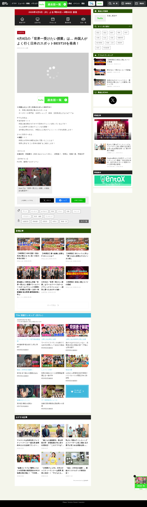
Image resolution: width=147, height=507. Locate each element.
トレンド (76, 211)
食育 (97, 48)
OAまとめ (52, 22)
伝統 (68, 211)
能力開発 (99, 43)
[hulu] (99, 3)
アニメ (25, 211)
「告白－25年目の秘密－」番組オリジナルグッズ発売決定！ (77, 470)
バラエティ (26, 216)
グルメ (60, 211)
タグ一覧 (84, 221)
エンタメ (34, 211)
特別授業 (106, 48)
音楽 (52, 211)
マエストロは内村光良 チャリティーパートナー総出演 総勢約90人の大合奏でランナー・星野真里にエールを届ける (28, 443)
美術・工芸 (110, 43)
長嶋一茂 (64, 221)
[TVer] (91, 3)
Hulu (52, 99)
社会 (104, 37)
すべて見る (52, 305)
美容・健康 (37, 216)
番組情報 (68, 22)
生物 (97, 37)
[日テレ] (5, 3)
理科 (119, 32)
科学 (126, 32)
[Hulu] (52, 4)
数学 (111, 32)
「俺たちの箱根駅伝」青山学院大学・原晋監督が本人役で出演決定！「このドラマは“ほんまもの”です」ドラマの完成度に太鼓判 (52, 443)
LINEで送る (78, 200)
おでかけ (44, 211)
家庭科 (120, 43)
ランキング (49, 216)
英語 (104, 32)
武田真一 (45, 221)
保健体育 (120, 37)
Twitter (113, 100)
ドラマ (14, 3)
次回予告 (38, 22)
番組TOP (22, 22)
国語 (97, 32)
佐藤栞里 (25, 221)
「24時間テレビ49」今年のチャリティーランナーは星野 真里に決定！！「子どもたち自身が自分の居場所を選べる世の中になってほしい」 (52, 470)
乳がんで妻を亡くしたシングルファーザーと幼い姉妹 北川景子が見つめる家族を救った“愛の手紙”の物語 (77, 443)
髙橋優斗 (35, 221)
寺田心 (54, 221)
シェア (64, 200)
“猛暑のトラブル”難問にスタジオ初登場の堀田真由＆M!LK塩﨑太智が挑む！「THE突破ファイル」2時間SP (28, 470)
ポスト (48, 200)
